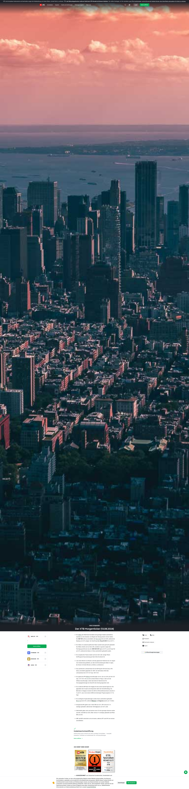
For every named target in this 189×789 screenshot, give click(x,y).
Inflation (88, 676)
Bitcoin (78, 701)
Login (136, 5)
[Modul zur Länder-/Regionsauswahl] (129, 4)
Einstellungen (121, 782)
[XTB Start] (42, 5)
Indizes (80, 634)
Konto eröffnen (144, 5)
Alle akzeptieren (131, 782)
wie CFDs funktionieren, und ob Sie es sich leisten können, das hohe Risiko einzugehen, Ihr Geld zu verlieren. (157, 1)
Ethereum (94, 701)
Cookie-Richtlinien (91, 787)
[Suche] (125, 4)
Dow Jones (98, 639)
